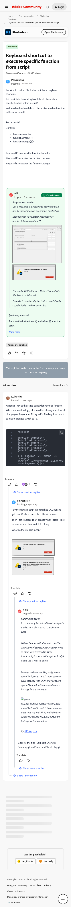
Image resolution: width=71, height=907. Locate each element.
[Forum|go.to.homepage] (27, 7)
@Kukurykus (30, 731)
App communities (26, 16)
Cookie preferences (16, 891)
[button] (6, 7)
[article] (35, 441)
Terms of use (35, 885)
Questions (12, 19)
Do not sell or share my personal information (27, 896)
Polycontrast (17, 79)
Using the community (17, 885)
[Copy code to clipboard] (61, 432)
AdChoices (15, 902)
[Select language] (47, 7)
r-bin (16, 193)
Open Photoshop (53, 32)
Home (10, 16)
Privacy (47, 885)
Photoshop (44, 16)
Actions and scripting (17, 344)
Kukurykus (16, 396)
